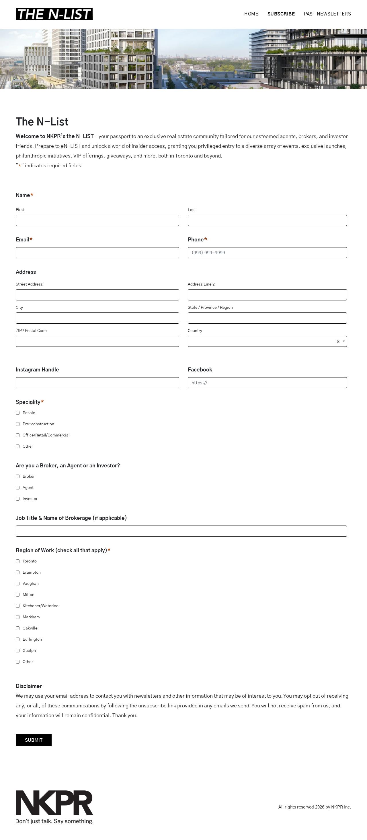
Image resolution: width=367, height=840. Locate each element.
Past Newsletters (327, 14)
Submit (33, 740)
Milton (28, 595)
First (20, 210)
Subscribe (281, 14)
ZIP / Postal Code (31, 331)
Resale (29, 413)
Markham (31, 617)
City (19, 308)
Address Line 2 (201, 284)
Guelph (29, 651)
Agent (28, 488)
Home (251, 14)
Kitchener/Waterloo (40, 606)
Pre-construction (38, 424)
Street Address (29, 284)
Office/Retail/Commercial (46, 435)
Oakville (30, 628)
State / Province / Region (210, 308)
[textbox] (267, 343)
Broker (29, 477)
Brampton (32, 573)
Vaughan (31, 584)
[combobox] (267, 341)
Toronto (30, 561)
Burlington (32, 640)
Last (192, 210)
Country (195, 331)
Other (28, 446)
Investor (30, 499)
